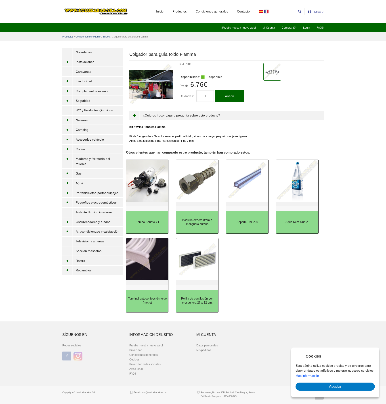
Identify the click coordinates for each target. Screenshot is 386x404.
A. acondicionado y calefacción (97, 231)
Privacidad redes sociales (145, 364)
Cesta (318, 11)
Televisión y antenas (90, 241)
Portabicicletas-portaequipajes (97, 193)
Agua (79, 183)
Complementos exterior (88, 36)
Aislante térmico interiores (94, 212)
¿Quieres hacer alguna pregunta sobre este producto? (181, 115)
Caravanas (83, 71)
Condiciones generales (212, 11)
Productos (179, 11)
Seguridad (83, 100)
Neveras (82, 120)
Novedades (84, 52)
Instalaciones (85, 62)
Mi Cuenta (268, 27)
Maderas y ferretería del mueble (93, 161)
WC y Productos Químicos (94, 110)
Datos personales (207, 345)
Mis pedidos (203, 350)
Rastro (80, 260)
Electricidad (84, 81)
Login (306, 27)
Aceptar (335, 386)
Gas (79, 173)
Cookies (134, 359)
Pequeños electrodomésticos (96, 202)
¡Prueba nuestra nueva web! (238, 27)
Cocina (81, 149)
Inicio (160, 11)
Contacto (243, 11)
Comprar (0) (289, 27)
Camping (82, 129)
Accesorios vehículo (90, 139)
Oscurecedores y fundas (93, 222)
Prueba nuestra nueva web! (146, 345)
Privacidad (135, 350)
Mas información (307, 375)
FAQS (320, 27)
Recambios (84, 270)
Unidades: (187, 96)
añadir (229, 96)
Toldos (106, 36)
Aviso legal (136, 369)
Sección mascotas (88, 251)
